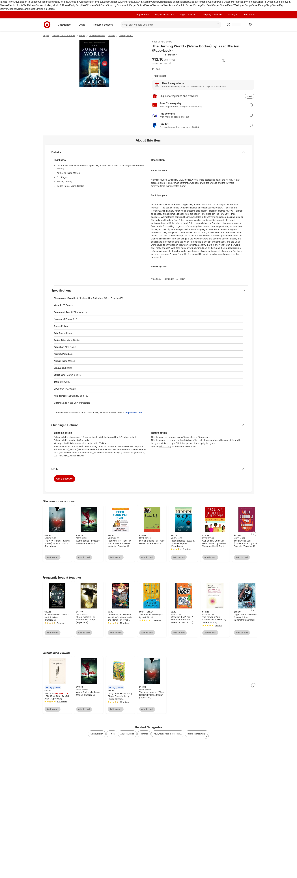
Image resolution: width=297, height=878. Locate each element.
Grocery (155, 1)
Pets (236, 1)
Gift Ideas (90, 5)
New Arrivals (170, 5)
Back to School (29, 1)
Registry (13, 8)
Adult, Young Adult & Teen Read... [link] (168, 734)
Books (82, 35)
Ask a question (64, 478)
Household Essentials (172, 1)
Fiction (111, 35)
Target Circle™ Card (164, 14)
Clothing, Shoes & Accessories (76, 1)
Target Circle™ (142, 14)
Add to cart (160, 75)
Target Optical (137, 5)
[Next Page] (253, 533)
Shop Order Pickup (255, 5)
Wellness (251, 1)
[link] (164, 54)
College (42, 1)
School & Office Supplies (269, 1)
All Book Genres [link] (127, 734)
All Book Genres (97, 35)
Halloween (53, 1)
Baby (187, 1)
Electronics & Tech (18, 5)
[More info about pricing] (223, 61)
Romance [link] (144, 734)
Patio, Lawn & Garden (139, 1)
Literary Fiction (126, 35)
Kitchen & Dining (118, 1)
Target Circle (35, 8)
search (218, 24)
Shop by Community (118, 5)
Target (46, 35)
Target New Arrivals (10, 1)
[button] (164, 54)
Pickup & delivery (103, 24)
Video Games (35, 5)
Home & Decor (101, 1)
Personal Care (206, 1)
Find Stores (48, 8)
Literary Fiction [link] (96, 734)
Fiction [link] (112, 734)
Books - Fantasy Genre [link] (197, 734)
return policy (165, 446)
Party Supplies (77, 5)
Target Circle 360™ (188, 14)
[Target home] (47, 24)
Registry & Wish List (212, 14)
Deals (148, 5)
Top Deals (207, 5)
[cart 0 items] (250, 24)
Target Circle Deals (223, 5)
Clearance (157, 5)
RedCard (23, 8)
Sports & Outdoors (224, 1)
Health (242, 1)
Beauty (194, 1)
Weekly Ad (239, 5)
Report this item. (134, 412)
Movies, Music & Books (56, 5)
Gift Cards (101, 5)
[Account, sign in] (234, 24)
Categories (64, 24)
